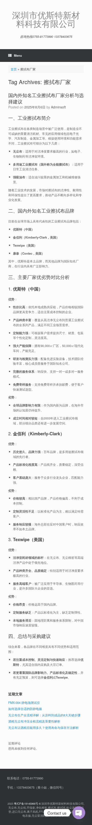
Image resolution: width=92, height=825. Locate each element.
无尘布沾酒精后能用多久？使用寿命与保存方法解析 (43, 727)
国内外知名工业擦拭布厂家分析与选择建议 (46, 98)
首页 (14, 69)
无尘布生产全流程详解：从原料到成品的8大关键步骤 (44, 715)
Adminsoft (58, 107)
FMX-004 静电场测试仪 (24, 702)
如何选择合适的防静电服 (25, 708)
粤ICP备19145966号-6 (27, 803)
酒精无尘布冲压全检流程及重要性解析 (34, 721)
